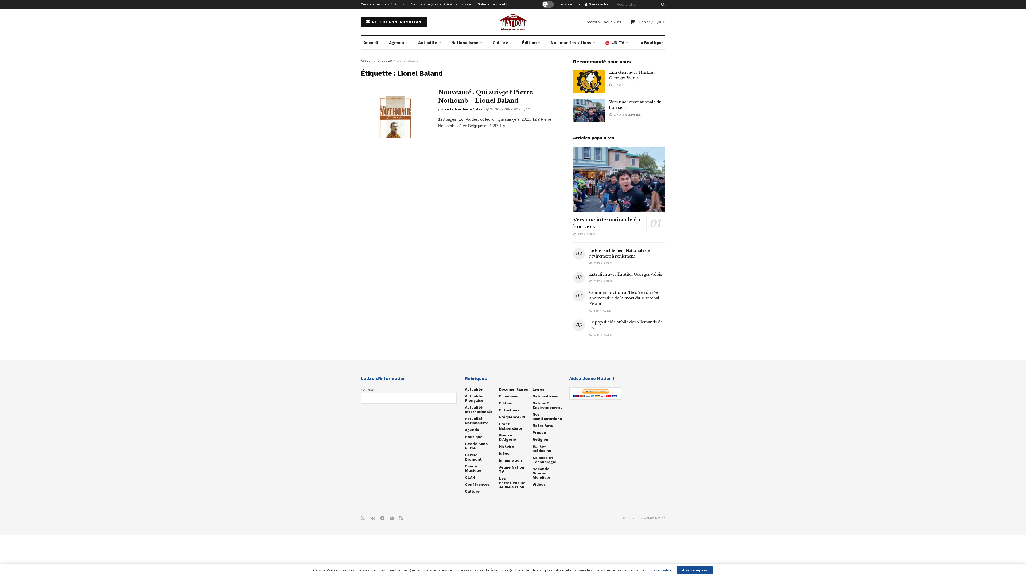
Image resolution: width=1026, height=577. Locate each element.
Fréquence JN (512, 417)
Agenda (396, 42)
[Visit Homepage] (513, 22)
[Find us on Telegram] (382, 518)
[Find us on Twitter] (363, 518)
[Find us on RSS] (401, 518)
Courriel (367, 390)
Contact (401, 4)
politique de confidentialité (647, 570)
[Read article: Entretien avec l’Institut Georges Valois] (589, 81)
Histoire (506, 446)
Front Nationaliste (510, 426)
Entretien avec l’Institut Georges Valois (625, 274)
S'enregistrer (599, 4)
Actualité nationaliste (476, 420)
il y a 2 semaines (626, 114)
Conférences (477, 484)
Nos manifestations (571, 42)
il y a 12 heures (625, 85)
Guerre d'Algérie (507, 437)
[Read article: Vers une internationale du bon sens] (589, 110)
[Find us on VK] (372, 518)
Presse (539, 432)
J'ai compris (695, 570)
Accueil (370, 42)
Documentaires (513, 389)
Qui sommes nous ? (376, 4)
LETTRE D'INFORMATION (396, 22)
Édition (529, 42)
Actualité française (474, 398)
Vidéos (539, 484)
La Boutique (650, 42)
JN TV (618, 42)
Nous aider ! (465, 4)
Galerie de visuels (492, 4)
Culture (500, 42)
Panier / (652, 22)
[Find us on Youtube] (392, 518)
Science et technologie (544, 459)
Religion (540, 439)
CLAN (470, 477)
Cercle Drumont (473, 457)
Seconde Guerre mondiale (541, 473)
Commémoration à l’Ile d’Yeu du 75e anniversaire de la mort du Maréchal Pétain (624, 298)
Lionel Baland (408, 61)
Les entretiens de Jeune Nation (512, 482)
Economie (508, 396)
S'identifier (572, 4)
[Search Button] (662, 4)
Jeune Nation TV (511, 469)
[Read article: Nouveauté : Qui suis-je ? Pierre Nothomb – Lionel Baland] (395, 113)
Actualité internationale (478, 409)
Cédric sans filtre (476, 446)
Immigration (510, 460)
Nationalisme (464, 42)
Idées (504, 453)
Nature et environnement (547, 405)
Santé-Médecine (542, 448)
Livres (538, 389)
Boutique (474, 437)
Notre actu (543, 425)
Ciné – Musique (473, 468)
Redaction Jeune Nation (464, 109)
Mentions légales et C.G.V (431, 4)
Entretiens (509, 410)
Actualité (427, 42)
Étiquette (384, 61)
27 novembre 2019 (504, 109)
